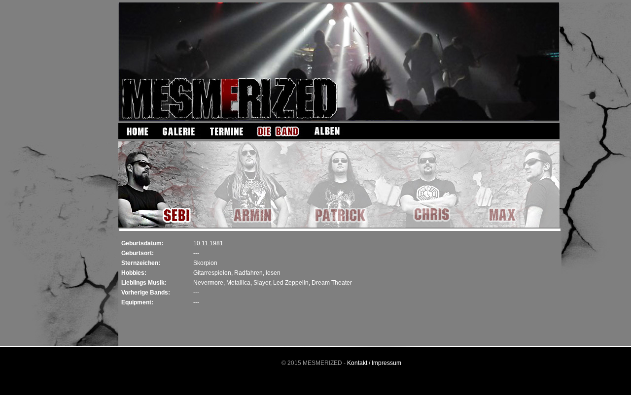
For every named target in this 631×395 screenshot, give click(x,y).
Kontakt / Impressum (374, 363)
